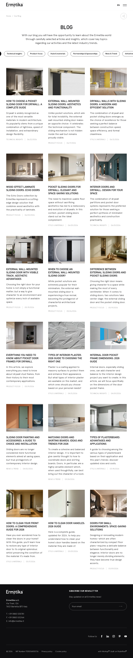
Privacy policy (47, 651)
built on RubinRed (119, 651)
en (118, 5)
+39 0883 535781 (16, 614)
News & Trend (111, 54)
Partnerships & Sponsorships (85, 54)
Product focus (36, 54)
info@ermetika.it (16, 621)
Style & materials (58, 54)
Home (9, 16)
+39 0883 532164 (16, 617)
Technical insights (14, 54)
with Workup (104, 651)
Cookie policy (60, 651)
